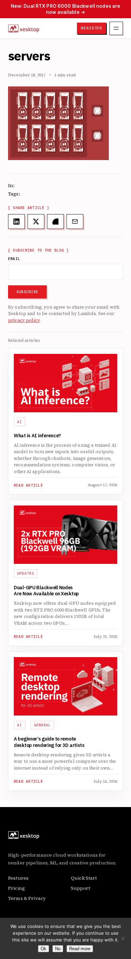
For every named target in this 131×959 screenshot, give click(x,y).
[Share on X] (36, 221)
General (42, 725)
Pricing (16, 888)
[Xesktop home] (23, 28)
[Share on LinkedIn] (16, 221)
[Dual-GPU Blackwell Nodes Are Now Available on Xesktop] (65, 535)
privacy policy (24, 320)
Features (18, 878)
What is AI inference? (37, 436)
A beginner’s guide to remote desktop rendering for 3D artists (50, 742)
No (57, 948)
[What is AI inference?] (65, 383)
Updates (25, 573)
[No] (122, 938)
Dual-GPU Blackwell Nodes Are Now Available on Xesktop (46, 591)
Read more (79, 948)
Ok (43, 948)
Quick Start (84, 878)
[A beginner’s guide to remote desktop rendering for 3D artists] (65, 686)
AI (19, 421)
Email (14, 259)
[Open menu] (116, 28)
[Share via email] (75, 221)
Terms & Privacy (27, 898)
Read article (28, 485)
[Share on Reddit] (55, 221)
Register (91, 28)
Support (80, 888)
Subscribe (27, 291)
